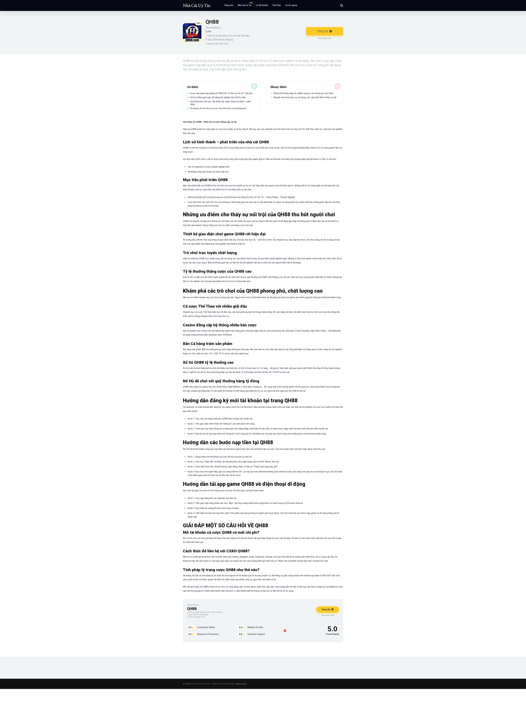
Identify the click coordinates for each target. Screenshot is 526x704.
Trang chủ (228, 5)
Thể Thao (276, 5)
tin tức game (291, 5)
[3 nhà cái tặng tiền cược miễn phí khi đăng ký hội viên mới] (196, 4)
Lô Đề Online (262, 5)
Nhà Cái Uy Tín (244, 5)
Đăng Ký (323, 31)
